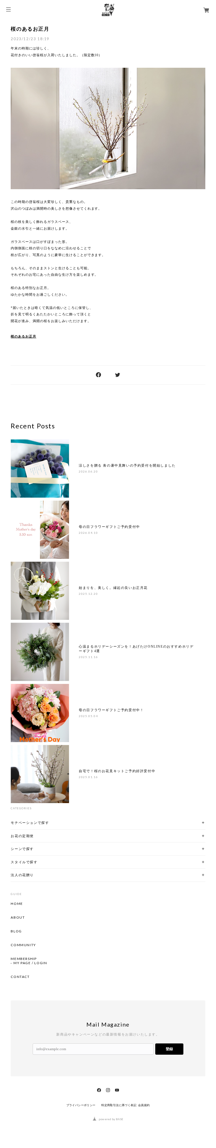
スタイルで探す (24, 862)
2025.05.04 (88, 716)
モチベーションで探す (30, 823)
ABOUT (18, 917)
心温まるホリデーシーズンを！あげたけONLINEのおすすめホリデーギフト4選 (136, 649)
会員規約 (144, 1105)
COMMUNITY (23, 945)
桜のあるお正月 (30, 29)
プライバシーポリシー (81, 1105)
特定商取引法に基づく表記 (118, 1105)
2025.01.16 (88, 777)
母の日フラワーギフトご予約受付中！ (111, 710)
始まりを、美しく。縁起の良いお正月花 (113, 588)
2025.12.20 (88, 593)
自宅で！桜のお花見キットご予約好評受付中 (117, 771)
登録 (169, 1049)
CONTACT (20, 977)
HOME (17, 904)
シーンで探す (22, 849)
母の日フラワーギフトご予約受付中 (109, 527)
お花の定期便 (22, 836)
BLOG (16, 931)
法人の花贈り (22, 875)
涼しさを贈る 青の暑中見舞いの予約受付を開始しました (127, 465)
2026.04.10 (88, 532)
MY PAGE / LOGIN (30, 963)
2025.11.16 (88, 657)
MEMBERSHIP (24, 959)
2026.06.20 (88, 471)
